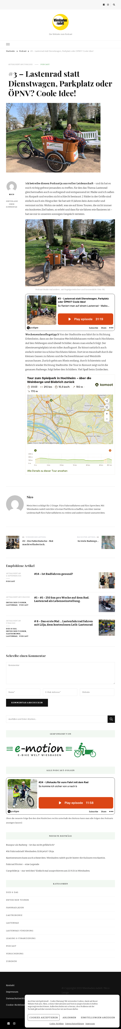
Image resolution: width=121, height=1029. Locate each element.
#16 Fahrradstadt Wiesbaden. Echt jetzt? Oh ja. (30, 851)
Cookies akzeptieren (43, 1017)
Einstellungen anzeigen (98, 1017)
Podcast (45, 64)
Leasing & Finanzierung (21, 938)
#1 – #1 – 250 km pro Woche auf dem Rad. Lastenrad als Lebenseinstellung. (61, 599)
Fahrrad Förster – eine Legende (22, 864)
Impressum (90, 1024)
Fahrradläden (15, 907)
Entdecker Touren (16, 602)
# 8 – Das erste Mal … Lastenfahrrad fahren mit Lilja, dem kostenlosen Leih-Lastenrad (63, 623)
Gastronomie (13, 634)
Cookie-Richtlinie (56, 1024)
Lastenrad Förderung (19, 931)
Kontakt (10, 985)
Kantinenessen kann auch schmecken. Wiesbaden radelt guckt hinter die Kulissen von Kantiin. (55, 857)
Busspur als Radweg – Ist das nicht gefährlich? (30, 845)
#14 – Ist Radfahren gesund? (53, 574)
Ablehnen (69, 1017)
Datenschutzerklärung (74, 1024)
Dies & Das (11, 629)
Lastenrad (12, 605)
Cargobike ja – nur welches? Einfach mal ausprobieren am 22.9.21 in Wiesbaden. (48, 870)
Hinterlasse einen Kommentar (12, 204)
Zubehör (11, 961)
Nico (11, 194)
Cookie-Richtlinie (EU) (18, 1005)
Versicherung (15, 954)
